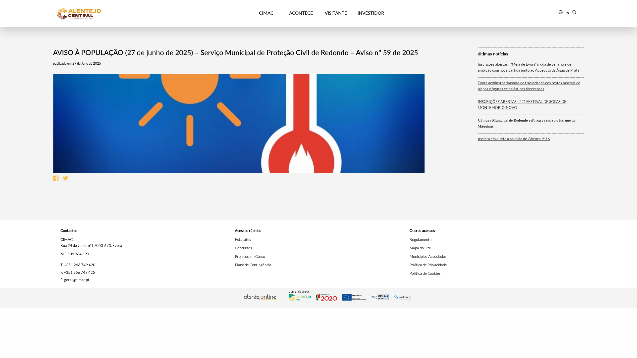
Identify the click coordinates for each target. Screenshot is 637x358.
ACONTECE (301, 13)
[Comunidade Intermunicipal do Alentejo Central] (122, 14)
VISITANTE (336, 13)
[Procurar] (574, 13)
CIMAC (266, 13)
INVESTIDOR (371, 13)
